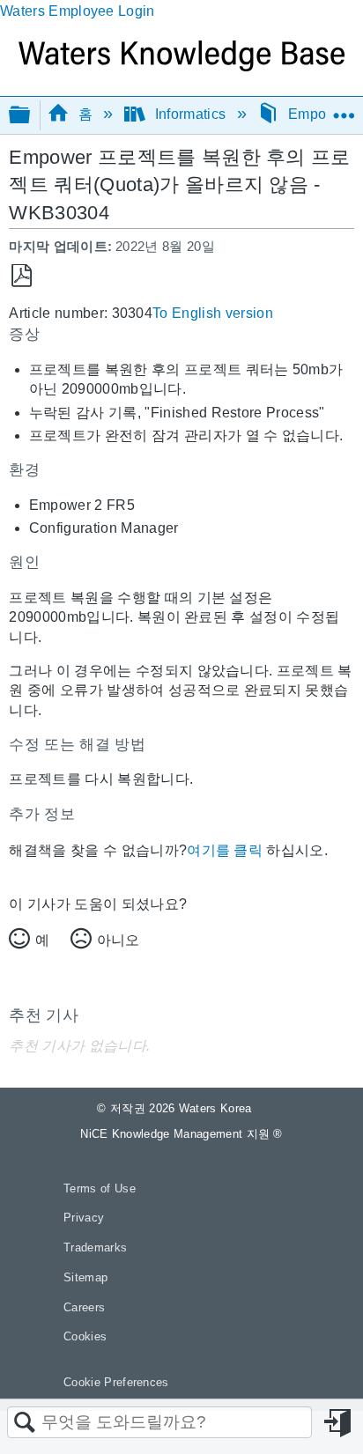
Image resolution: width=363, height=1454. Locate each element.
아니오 (118, 940)
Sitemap (85, 1277)
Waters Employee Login (77, 11)
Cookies (85, 1336)
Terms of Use (99, 1188)
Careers (84, 1307)
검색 (24, 1423)
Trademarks (95, 1247)
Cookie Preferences (116, 1382)
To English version (212, 313)
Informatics (190, 114)
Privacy (83, 1217)
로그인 (339, 1423)
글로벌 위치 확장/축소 (343, 109)
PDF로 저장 (22, 276)
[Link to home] (181, 66)
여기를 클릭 (225, 850)
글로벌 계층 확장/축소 (31, 116)
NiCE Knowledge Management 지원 (181, 1133)
